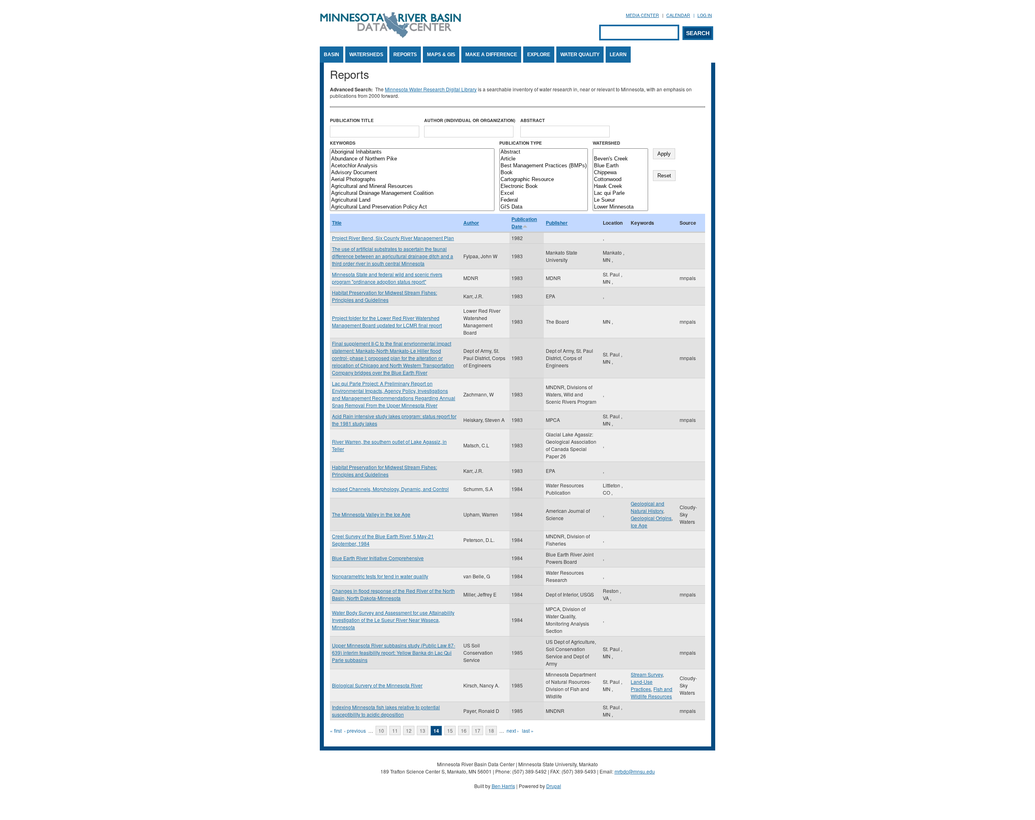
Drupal (553, 785)
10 (381, 730)
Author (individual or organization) (469, 120)
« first (336, 730)
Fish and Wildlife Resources (651, 692)
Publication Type (520, 143)
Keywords (342, 143)
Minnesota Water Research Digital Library (431, 89)
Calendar (678, 15)
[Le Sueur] (620, 200)
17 (477, 730)
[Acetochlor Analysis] (412, 165)
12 (409, 730)
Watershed (606, 143)
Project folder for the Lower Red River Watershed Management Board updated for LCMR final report (387, 321)
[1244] (620, 152)
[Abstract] (543, 152)
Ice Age (639, 525)
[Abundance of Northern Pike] (412, 159)
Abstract (532, 120)
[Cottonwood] (620, 179)
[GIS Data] (543, 207)
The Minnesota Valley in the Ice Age (371, 514)
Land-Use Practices (642, 685)
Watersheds (366, 54)
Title (337, 222)
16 (464, 730)
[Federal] (543, 200)
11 (395, 730)
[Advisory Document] (412, 172)
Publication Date (524, 222)
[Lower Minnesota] (620, 207)
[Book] (543, 172)
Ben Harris (503, 785)
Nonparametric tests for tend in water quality (380, 576)
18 (491, 730)
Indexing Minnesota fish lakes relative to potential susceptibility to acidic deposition (386, 711)
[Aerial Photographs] (412, 179)
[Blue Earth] (620, 165)
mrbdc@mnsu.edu (635, 771)
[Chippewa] (620, 172)
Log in (704, 15)
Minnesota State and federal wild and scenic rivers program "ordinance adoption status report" (387, 278)
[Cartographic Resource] (543, 179)
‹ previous (355, 730)
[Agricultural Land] (412, 200)
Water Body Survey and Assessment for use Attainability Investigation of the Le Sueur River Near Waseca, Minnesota (393, 619)
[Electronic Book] (543, 186)
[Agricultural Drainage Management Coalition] (412, 193)
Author (471, 222)
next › (513, 730)
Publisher (557, 222)
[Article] (543, 159)
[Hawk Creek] (620, 186)
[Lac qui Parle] (620, 193)
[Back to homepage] (390, 35)
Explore (538, 54)
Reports (405, 54)
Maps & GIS (441, 54)
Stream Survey (647, 674)
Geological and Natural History (647, 507)
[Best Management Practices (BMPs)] (543, 165)
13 (422, 730)
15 (450, 730)
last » (528, 730)
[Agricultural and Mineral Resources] (412, 186)
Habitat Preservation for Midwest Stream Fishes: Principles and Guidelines (384, 296)
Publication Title (352, 120)
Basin (331, 54)
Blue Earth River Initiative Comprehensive (378, 557)
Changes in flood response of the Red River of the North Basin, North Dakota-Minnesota (393, 594)
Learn (618, 54)
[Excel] (543, 193)
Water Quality (580, 54)
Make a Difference (491, 54)
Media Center (642, 15)
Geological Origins (651, 517)
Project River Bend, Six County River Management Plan (393, 237)
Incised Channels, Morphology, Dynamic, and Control (390, 488)
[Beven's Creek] (620, 159)
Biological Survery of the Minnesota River (377, 685)
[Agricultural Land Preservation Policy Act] (412, 207)
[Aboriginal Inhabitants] (412, 152)
